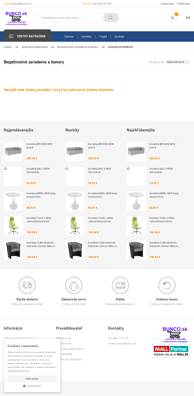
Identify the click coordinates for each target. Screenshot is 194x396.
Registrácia (167, 3)
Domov (8, 47)
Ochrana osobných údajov (19, 338)
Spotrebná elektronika (35, 47)
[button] (32, 385)
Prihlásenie (183, 3)
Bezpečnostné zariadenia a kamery (77, 47)
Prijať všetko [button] (32, 379)
